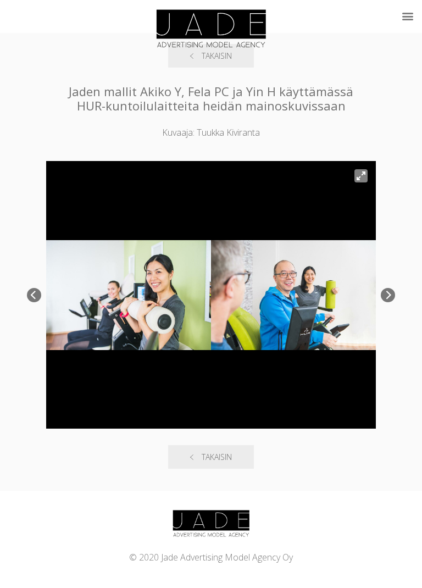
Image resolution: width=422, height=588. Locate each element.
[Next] (388, 295)
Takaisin (217, 457)
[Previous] (34, 295)
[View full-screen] (361, 175)
